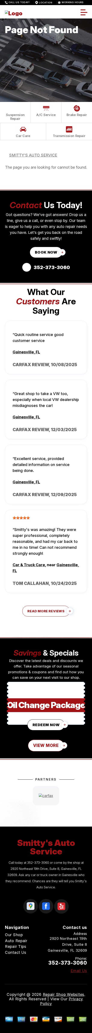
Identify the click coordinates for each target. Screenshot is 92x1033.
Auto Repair (16, 940)
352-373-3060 (38, 863)
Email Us (79, 971)
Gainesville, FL (26, 352)
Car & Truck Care (29, 565)
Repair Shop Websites (63, 994)
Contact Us (15, 952)
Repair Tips (15, 946)
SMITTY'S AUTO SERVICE (33, 155)
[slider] (21, 517)
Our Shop (14, 935)
